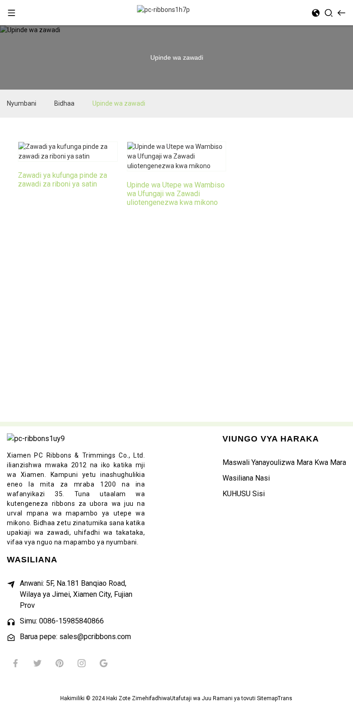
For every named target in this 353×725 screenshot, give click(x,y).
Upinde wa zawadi (118, 103)
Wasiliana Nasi (246, 478)
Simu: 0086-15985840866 (62, 621)
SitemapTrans (274, 698)
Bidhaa (64, 103)
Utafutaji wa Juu (190, 698)
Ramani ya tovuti (234, 698)
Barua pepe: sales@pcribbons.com (75, 636)
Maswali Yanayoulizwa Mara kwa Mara (284, 462)
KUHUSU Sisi (243, 493)
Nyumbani (21, 103)
